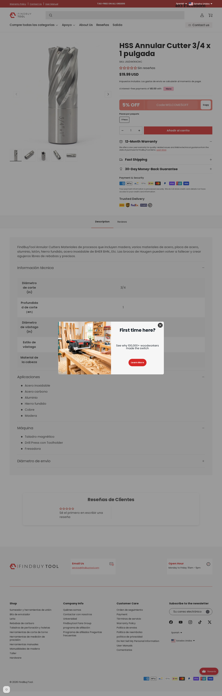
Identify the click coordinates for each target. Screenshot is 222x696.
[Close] (160, 325)
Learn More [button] (137, 362)
